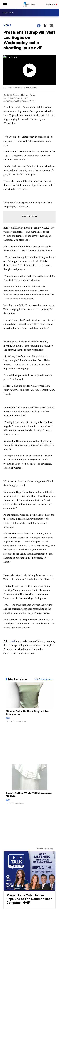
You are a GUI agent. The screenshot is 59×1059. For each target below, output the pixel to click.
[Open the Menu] (4, 4)
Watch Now (51, 4)
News (7, 25)
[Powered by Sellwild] (49, 849)
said (13, 641)
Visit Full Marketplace (44, 679)
